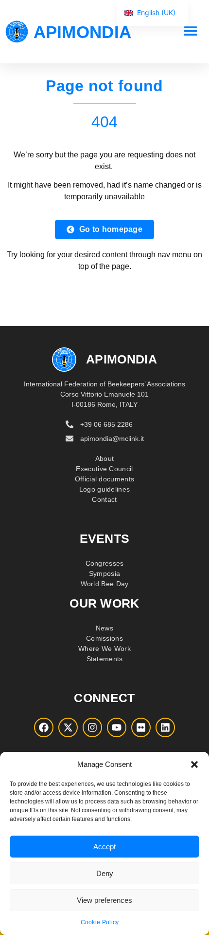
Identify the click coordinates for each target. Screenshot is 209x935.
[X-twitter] (68, 727)
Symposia (104, 573)
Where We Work (104, 648)
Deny (104, 873)
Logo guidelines (104, 489)
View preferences (104, 900)
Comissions (104, 638)
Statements (105, 659)
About (104, 458)
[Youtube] (116, 727)
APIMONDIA (83, 31)
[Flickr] (141, 727)
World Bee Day (105, 584)
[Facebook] (43, 727)
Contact (104, 499)
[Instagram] (92, 727)
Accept (104, 846)
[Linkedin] (165, 727)
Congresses (105, 563)
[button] (194, 764)
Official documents (104, 479)
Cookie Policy (100, 922)
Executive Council (104, 469)
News (104, 628)
